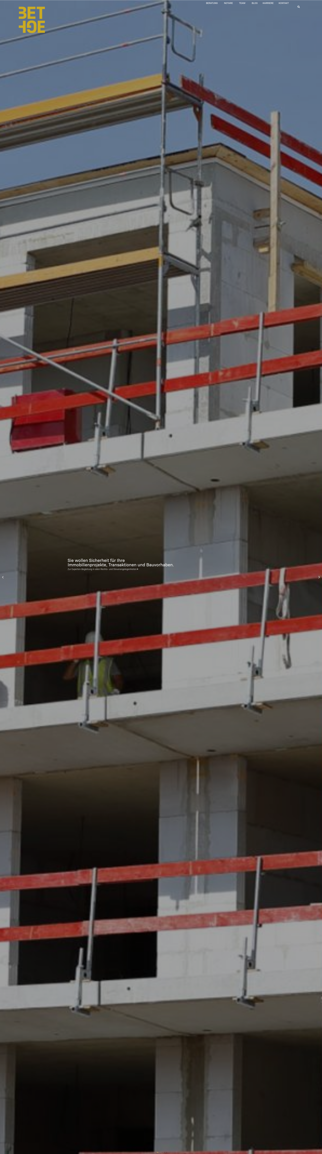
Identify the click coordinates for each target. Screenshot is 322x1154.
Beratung (212, 3)
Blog (255, 3)
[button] (155, 1152)
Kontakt (284, 3)
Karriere (268, 3)
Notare (228, 3)
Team (242, 3)
